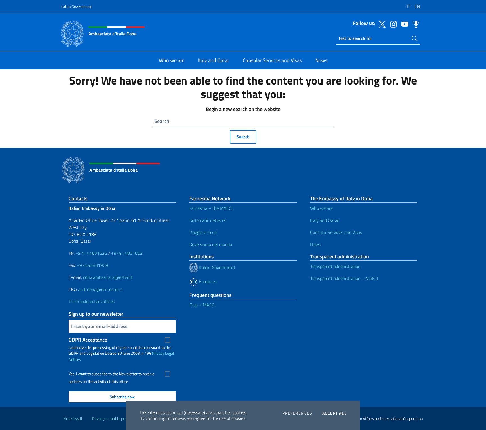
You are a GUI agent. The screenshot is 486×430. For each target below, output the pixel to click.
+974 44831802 (127, 253)
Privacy (158, 353)
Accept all (334, 413)
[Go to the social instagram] (392, 23)
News (315, 244)
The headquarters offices (92, 301)
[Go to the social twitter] (380, 23)
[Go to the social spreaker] (414, 23)
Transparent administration (335, 266)
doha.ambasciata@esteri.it (108, 277)
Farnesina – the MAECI (211, 208)
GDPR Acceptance (88, 339)
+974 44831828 (91, 253)
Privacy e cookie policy (111, 418)
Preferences (297, 413)
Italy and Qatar (324, 220)
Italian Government (76, 7)
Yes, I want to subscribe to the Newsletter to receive (111, 374)
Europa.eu (207, 281)
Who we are (321, 208)
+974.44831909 (92, 265)
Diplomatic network (207, 220)
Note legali (72, 418)
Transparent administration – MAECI (344, 278)
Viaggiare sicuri (203, 232)
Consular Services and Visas (336, 232)
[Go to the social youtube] (403, 23)
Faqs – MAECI (202, 304)
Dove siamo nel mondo (210, 244)
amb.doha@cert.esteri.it (100, 289)
